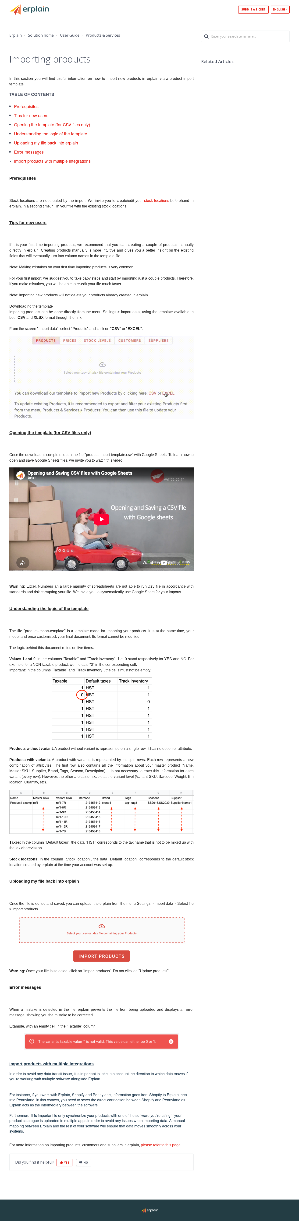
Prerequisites (26, 106)
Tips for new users (31, 115)
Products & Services (103, 35)
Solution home (41, 35)
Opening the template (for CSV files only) (52, 124)
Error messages (29, 152)
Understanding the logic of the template (50, 133)
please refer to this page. (161, 1145)
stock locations (156, 201)
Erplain (15, 35)
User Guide (69, 35)
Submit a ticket (253, 9)
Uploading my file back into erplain (46, 143)
